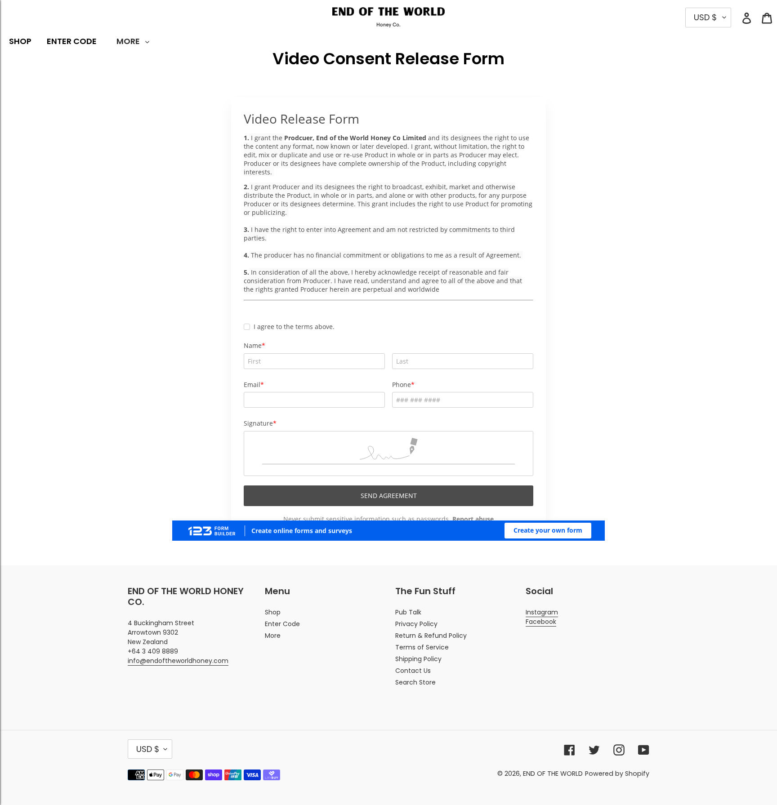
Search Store (415, 682)
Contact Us (413, 670)
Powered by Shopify (617, 773)
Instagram (542, 612)
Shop (273, 612)
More (273, 635)
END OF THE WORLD (553, 773)
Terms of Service (422, 647)
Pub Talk (408, 612)
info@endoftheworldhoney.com (178, 660)
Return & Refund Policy (431, 635)
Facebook (541, 621)
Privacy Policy (416, 623)
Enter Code (282, 623)
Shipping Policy (418, 658)
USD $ (147, 749)
